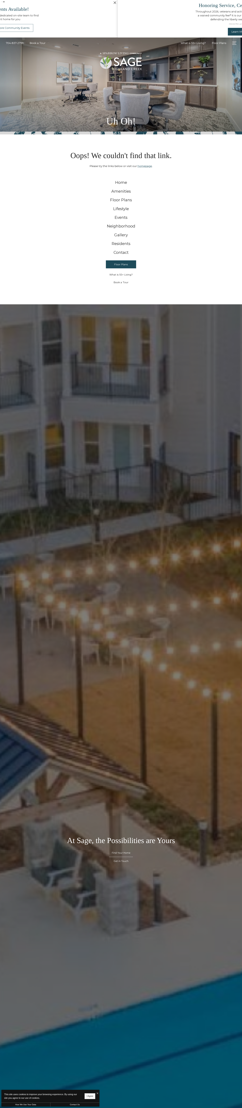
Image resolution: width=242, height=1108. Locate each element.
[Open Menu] (234, 43)
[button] (2, 1)
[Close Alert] (239, 3)
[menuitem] (121, 182)
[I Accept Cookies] (97, 1093)
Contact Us (75, 1104)
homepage (145, 166)
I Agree (90, 1096)
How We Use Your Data (25, 1104)
